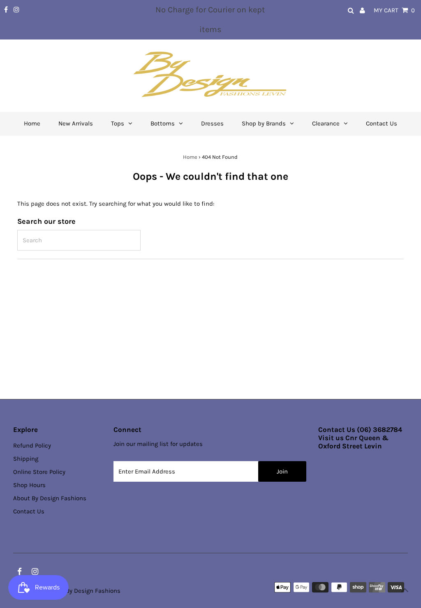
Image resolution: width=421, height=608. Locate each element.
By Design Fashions (93, 590)
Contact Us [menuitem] (381, 123)
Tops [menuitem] (117, 123)
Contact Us (28, 511)
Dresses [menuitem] (212, 123)
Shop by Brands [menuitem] (264, 123)
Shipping (25, 458)
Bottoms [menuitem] (162, 123)
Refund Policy (32, 445)
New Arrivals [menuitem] (75, 123)
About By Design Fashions (49, 498)
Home (190, 157)
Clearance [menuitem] (326, 123)
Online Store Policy (39, 472)
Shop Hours (29, 485)
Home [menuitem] (32, 123)
